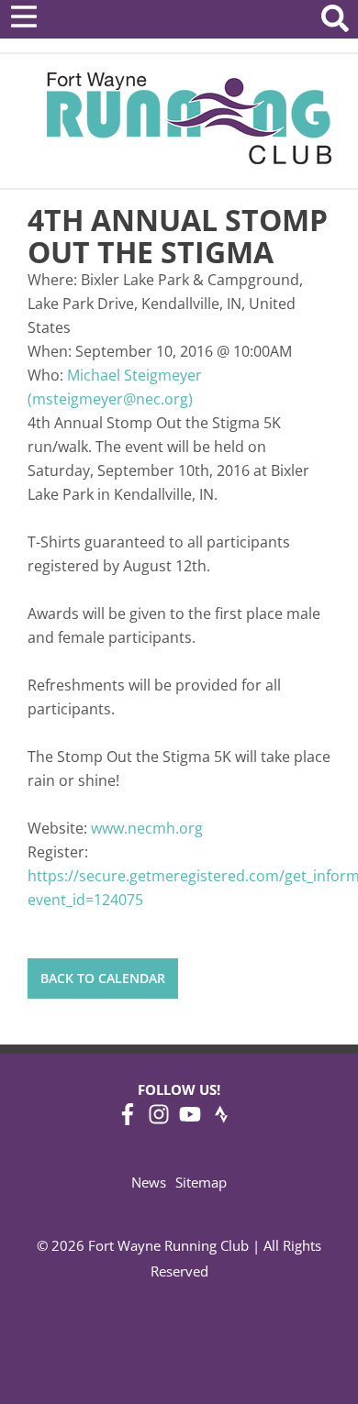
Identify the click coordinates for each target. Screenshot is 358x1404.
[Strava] (221, 1120)
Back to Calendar (102, 978)
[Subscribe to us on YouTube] (190, 1120)
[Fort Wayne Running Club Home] (188, 118)
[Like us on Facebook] (128, 1120)
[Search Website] (335, 22)
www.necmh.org (147, 828)
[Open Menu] (24, 16)
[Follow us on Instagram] (159, 1120)
